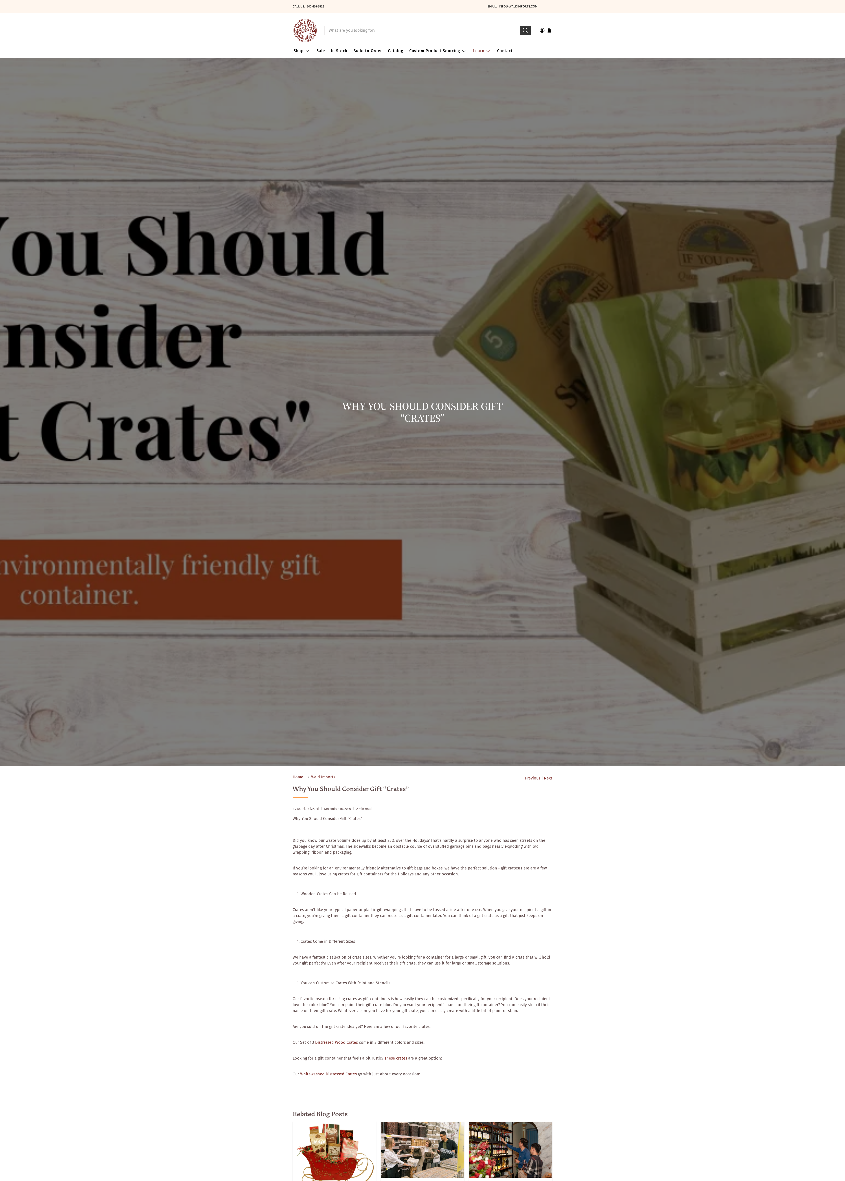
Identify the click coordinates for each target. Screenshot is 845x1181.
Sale (320, 50)
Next (548, 778)
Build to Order (367, 50)
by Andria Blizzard (306, 809)
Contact (505, 50)
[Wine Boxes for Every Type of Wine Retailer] (510, 1149)
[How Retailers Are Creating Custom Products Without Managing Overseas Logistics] (422, 1149)
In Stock (339, 50)
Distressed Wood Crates (336, 1042)
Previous (532, 778)
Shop (299, 50)
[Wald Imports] (305, 30)
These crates (395, 1058)
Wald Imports (323, 777)
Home (298, 777)
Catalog (395, 50)
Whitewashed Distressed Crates (328, 1074)
